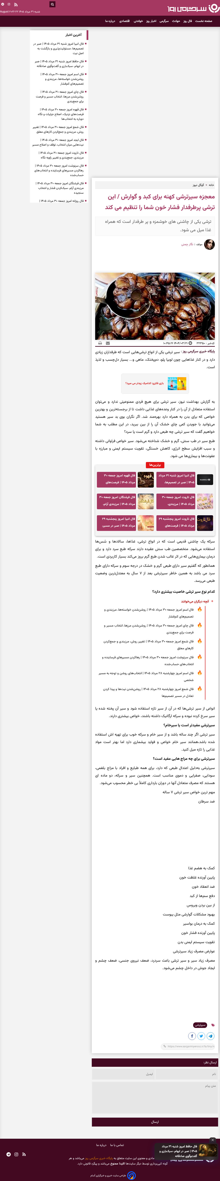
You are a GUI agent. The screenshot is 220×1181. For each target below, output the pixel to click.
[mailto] (106, 343)
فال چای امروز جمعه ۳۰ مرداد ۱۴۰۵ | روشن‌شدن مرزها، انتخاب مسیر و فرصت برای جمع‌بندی (149, 629)
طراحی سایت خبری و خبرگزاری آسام (108, 1176)
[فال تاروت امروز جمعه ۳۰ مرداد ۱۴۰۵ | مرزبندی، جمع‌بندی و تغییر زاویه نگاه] (205, 501)
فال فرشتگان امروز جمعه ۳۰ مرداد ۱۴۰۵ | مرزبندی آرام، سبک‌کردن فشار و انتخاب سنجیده (117, 502)
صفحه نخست (203, 21)
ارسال (155, 1122)
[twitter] (201, 1037)
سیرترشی (200, 1025)
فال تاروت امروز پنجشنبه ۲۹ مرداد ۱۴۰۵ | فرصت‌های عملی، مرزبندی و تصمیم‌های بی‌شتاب (176, 524)
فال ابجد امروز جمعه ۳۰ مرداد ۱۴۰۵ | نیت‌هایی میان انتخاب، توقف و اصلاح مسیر (58, 142)
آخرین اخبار (73, 35)
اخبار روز (151, 21)
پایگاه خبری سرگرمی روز (198, 351)
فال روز (187, 21)
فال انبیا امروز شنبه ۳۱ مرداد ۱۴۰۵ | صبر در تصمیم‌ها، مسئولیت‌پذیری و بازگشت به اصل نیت (176, 480)
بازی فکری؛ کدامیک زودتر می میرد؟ (144, 383)
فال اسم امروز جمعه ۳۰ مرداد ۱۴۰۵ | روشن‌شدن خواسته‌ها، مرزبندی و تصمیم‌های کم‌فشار (149, 613)
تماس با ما (117, 1145)
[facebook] (192, 1037)
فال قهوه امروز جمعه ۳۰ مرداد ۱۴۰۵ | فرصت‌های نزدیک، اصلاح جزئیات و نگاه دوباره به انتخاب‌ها (118, 480)
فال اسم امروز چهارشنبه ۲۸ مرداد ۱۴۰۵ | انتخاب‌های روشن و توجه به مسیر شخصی (146, 677)
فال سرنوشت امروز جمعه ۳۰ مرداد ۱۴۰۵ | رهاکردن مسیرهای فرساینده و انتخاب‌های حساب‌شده (148, 661)
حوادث (176, 21)
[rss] (16, 5)
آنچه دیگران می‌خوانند (195, 601)
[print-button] (100, 343)
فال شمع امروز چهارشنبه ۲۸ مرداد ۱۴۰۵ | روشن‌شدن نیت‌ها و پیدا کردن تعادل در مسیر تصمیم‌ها (148, 693)
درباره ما (110, 21)
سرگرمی (164, 21)
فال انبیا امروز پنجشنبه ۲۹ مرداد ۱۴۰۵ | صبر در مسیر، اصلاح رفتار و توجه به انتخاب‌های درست (118, 524)
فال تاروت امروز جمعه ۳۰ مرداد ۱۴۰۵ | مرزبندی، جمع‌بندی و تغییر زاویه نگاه (177, 502)
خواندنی (138, 21)
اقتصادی (124, 21)
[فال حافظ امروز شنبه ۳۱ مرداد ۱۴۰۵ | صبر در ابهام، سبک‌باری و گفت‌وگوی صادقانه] (208, 1150)
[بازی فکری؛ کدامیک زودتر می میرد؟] (175, 383)
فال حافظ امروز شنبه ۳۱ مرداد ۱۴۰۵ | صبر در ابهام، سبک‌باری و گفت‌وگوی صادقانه (178, 1151)
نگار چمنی (187, 244)
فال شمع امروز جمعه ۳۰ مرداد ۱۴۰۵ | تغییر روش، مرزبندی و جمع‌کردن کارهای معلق (149, 645)
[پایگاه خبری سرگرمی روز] (193, 8)
